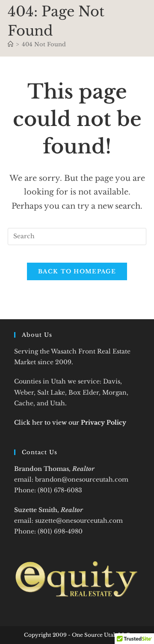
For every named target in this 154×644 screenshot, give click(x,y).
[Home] (10, 44)
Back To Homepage (77, 271)
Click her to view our (70, 422)
